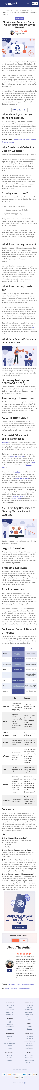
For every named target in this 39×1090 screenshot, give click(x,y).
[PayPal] (30, 1074)
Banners (9, 1060)
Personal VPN (10, 1005)
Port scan (29, 1043)
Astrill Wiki (10, 1024)
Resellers (9, 1058)
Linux (9, 1041)
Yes (15, 940)
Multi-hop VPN (29, 1010)
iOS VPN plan (10, 1014)
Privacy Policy (29, 1055)
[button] (27, 3)
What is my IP (29, 1036)
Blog (17, 10)
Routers (10, 1048)
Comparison (25, 10)
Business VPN (10, 1010)
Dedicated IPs (29, 1012)
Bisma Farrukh (21, 31)
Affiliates (9, 1055)
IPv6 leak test (29, 1046)
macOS (10, 1038)
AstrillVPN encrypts (17, 456)
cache (33, 463)
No (24, 940)
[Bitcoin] (35, 1074)
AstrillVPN (5, 443)
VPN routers (29, 1005)
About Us (29, 1026)
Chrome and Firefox (22, 478)
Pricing (10, 1007)
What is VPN (9, 1012)
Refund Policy (29, 1058)
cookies (17, 472)
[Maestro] (14, 1074)
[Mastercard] (9, 1074)
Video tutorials (10, 1026)
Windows (9, 1036)
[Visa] (4, 1074)
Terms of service (29, 1060)
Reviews (29, 1029)
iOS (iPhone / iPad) (9, 1043)
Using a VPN (16, 498)
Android (10, 1046)
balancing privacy (19, 496)
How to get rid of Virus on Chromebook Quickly (21, 984)
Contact (10, 1029)
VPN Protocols (29, 1014)
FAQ (10, 1022)
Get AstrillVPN (19, 927)
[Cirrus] (24, 1074)
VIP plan (29, 1007)
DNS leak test (29, 1048)
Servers (29, 1017)
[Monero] (17, 1077)
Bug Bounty (29, 1062)
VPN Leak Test (29, 1038)
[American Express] (19, 1074)
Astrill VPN (9, 10)
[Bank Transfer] (22, 1077)
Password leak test (29, 1041)
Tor (33, 327)
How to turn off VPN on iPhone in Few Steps (17, 988)
